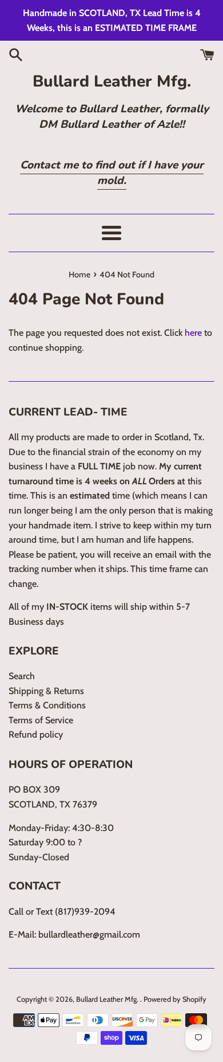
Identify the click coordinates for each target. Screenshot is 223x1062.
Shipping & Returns (46, 690)
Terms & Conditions (47, 705)
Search (22, 676)
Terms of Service (41, 720)
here (193, 332)
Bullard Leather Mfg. (112, 81)
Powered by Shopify (175, 999)
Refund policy (36, 734)
